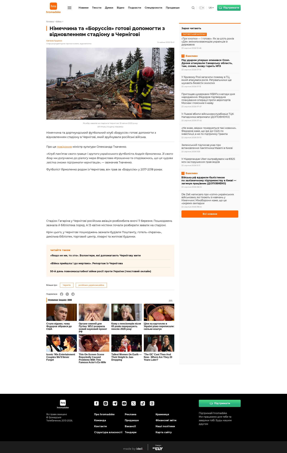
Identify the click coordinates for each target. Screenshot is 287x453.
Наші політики (165, 426)
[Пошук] (193, 8)
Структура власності (108, 432)
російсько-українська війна (91, 285)
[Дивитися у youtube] (124, 403)
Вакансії (130, 426)
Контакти (100, 426)
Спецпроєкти (153, 7)
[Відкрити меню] (69, 8)
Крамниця (162, 414)
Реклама (130, 414)
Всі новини (210, 214)
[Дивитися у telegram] (115, 403)
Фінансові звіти (166, 420)
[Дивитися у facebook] (96, 403)
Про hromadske (104, 414)
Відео (120, 7)
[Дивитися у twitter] (133, 403)
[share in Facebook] (61, 294)
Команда (100, 420)
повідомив (64, 146)
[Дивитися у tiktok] (143, 403)
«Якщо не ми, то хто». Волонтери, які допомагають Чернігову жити (95, 255)
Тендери (130, 432)
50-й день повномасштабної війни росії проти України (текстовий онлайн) (100, 271)
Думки (109, 7)
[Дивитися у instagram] (105, 403)
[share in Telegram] (73, 294)
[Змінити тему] (202, 8)
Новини (83, 7)
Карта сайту (164, 432)
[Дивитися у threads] (152, 403)
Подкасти (134, 7)
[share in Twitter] (67, 294)
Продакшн (173, 7)
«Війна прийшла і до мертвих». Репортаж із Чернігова (86, 263)
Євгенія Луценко (54, 41)
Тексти (96, 7)
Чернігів (67, 285)
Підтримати (231, 7)
